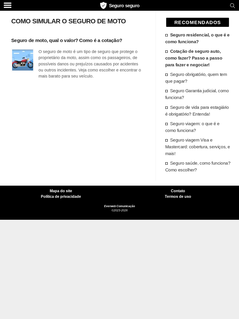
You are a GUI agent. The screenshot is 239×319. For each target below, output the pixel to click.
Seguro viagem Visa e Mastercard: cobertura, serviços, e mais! (197, 146)
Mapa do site (61, 191)
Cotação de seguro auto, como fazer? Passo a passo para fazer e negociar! (193, 58)
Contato (178, 191)
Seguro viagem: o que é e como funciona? (192, 127)
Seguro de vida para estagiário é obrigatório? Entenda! (197, 111)
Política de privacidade (61, 196)
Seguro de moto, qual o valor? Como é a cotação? (66, 40)
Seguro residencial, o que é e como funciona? (197, 38)
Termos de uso (178, 196)
